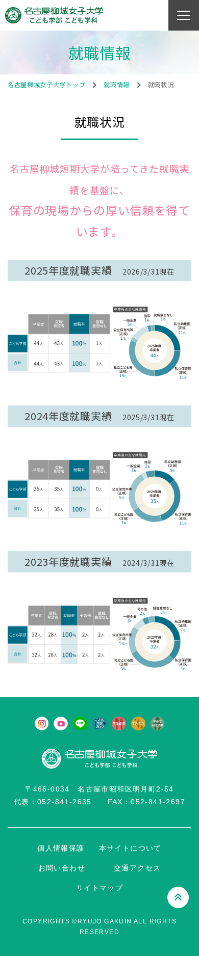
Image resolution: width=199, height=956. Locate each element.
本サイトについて (130, 848)
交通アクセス (137, 868)
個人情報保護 (60, 848)
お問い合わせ (61, 868)
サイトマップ (99, 888)
